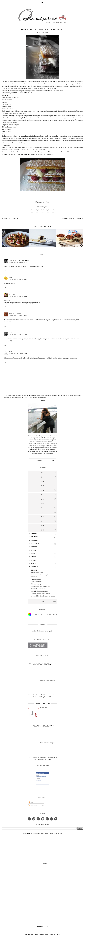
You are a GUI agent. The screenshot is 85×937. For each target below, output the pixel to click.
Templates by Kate (54, 934)
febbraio (34, 566)
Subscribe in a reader (42, 765)
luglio (33, 550)
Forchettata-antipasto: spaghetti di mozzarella (41, 576)
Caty (10, 351)
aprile (33, 560)
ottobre (34, 540)
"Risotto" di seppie (10, 218)
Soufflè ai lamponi (36, 582)
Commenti (33, 806)
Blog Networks (40, 773)
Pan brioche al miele (37, 573)
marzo (33, 563)
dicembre (34, 533)
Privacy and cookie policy (31, 833)
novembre (35, 537)
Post (31, 802)
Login (34, 631)
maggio (33, 557)
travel (40, 780)
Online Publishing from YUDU (42, 697)
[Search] (53, 460)
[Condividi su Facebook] (32, 211)
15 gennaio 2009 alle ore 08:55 (18, 315)
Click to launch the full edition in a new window (42, 695)
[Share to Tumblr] (47, 211)
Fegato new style (36, 579)
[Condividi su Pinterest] (42, 211)
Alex (10, 332)
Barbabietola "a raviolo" (72, 218)
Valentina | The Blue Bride (19, 260)
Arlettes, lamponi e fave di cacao (40, 586)
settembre (35, 543)
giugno (33, 553)
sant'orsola (6, 86)
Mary (11, 277)
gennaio (34, 570)
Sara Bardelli (58, 833)
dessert (48, 202)
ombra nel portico (41, 776)
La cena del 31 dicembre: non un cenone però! (43, 597)
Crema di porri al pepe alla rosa (40, 594)
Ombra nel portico (35, 934)
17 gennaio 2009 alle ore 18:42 (18, 353)
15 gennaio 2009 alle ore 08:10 (18, 279)
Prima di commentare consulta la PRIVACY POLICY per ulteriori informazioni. (42, 396)
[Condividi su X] (37, 211)
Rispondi (7, 270)
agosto (34, 547)
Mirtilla (12, 294)
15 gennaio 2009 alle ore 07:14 (18, 262)
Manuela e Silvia (15, 313)
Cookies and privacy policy (45, 631)
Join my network (40, 783)
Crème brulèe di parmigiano (39, 591)
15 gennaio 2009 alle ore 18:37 (18, 334)
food (37, 780)
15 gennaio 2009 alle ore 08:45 (18, 296)
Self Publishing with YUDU (42, 759)
